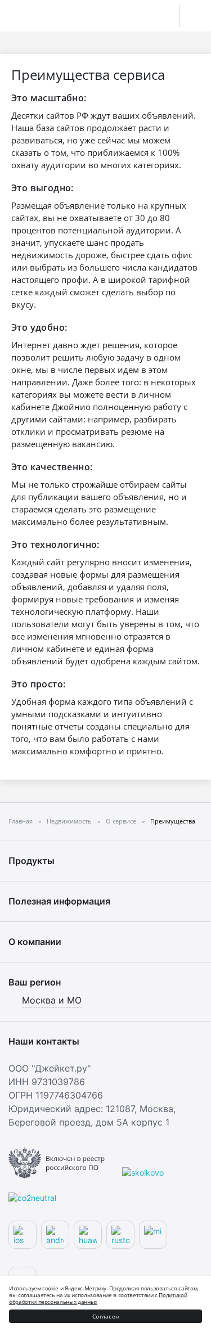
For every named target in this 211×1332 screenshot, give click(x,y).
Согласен (105, 1316)
